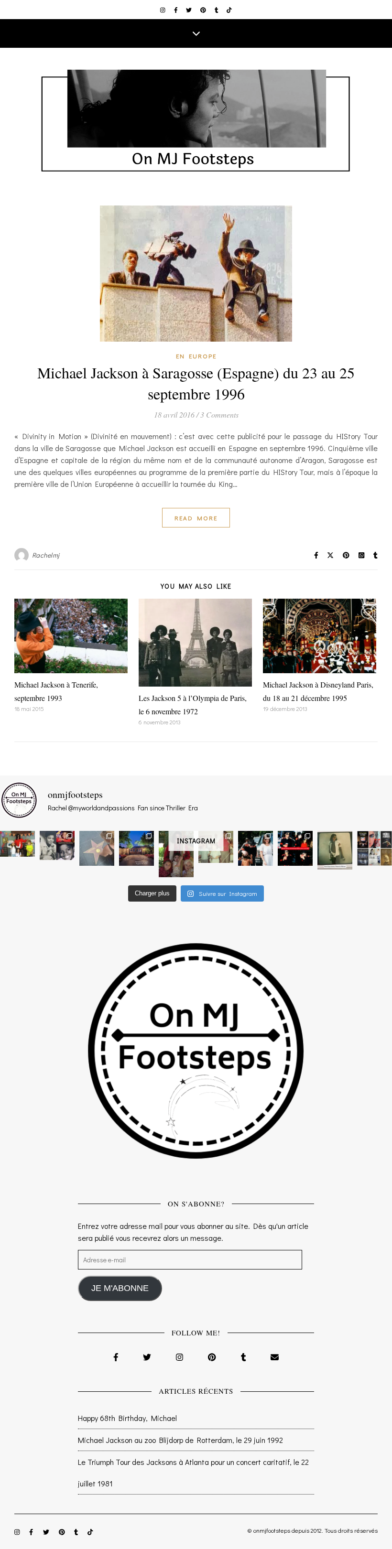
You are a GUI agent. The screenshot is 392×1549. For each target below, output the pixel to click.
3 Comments (219, 414)
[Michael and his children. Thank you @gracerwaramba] (176, 854)
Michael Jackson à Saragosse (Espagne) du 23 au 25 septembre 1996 (196, 383)
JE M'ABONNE (120, 1288)
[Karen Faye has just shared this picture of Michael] (334, 850)
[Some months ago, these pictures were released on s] (295, 848)
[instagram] (163, 9)
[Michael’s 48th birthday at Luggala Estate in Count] (17, 844)
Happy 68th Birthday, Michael (127, 1418)
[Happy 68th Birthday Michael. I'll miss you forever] (57, 845)
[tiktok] (229, 9)
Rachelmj (46, 554)
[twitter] (189, 9)
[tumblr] (217, 9)
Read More (196, 518)
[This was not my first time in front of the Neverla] (136, 848)
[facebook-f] (176, 9)
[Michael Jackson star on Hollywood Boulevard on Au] (96, 848)
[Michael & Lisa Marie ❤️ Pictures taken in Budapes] (255, 848)
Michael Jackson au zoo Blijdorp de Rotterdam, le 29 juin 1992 (180, 1440)
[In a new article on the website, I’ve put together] (374, 848)
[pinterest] (203, 9)
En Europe (196, 356)
